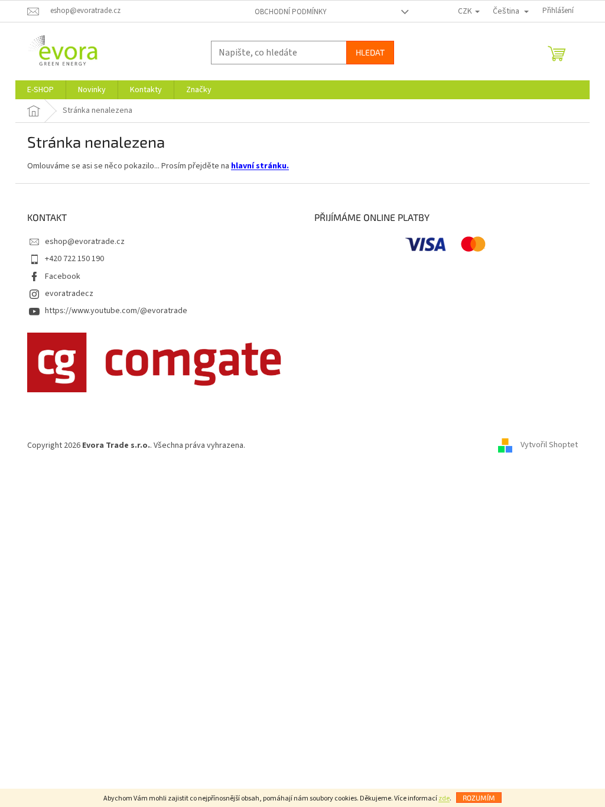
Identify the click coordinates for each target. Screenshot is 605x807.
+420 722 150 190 (74, 259)
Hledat (370, 52)
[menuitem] (40, 89)
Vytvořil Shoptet (549, 445)
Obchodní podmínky (291, 11)
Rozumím (479, 797)
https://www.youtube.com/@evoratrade (116, 311)
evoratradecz (69, 294)
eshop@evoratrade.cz (85, 242)
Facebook (62, 276)
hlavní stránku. (260, 166)
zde (444, 798)
